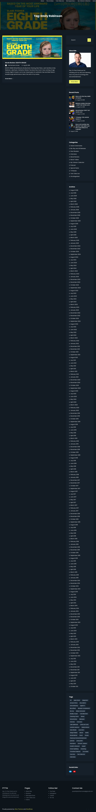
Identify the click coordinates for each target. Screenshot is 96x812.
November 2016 (75, 516)
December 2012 (75, 647)
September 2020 (76, 388)
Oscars (86, 735)
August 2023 (74, 290)
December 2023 (75, 279)
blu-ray (72, 711)
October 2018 (75, 452)
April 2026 (73, 201)
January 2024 (75, 276)
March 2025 (74, 237)
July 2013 (73, 628)
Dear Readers (75, 151)
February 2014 (75, 608)
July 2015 (73, 561)
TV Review (74, 171)
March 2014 (74, 605)
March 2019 (74, 438)
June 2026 (74, 196)
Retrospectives (30, 795)
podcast (72, 740)
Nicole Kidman (73, 735)
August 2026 (74, 190)
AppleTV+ (82, 705)
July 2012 (73, 658)
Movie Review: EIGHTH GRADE (15, 63)
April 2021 (73, 368)
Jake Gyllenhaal (74, 724)
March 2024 (74, 271)
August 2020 (74, 391)
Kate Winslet (73, 730)
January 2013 (75, 644)
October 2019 (75, 419)
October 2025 (75, 218)
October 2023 (75, 285)
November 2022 (75, 315)
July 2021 (73, 360)
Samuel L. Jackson (82, 743)
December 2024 (75, 246)
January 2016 (75, 544)
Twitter (52, 795)
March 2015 (74, 572)
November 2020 (75, 382)
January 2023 (75, 310)
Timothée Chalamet (75, 751)
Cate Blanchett (84, 713)
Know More (8, 78)
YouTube (52, 791)
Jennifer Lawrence (74, 727)
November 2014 (75, 583)
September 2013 (75, 622)
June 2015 (73, 564)
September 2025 (76, 221)
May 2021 (73, 366)
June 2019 (73, 430)
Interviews (74, 154)
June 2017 (73, 497)
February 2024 (75, 274)
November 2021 (75, 349)
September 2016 (75, 522)
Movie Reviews (75, 157)
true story (72, 754)
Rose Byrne (72, 743)
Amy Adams (83, 703)
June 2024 (74, 263)
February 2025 (75, 240)
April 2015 (73, 569)
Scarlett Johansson (75, 746)
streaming (83, 749)
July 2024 (73, 260)
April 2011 (73, 681)
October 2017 (74, 486)
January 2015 (74, 578)
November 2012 (75, 650)
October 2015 (74, 552)
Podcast (73, 165)
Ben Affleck (73, 708)
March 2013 (74, 639)
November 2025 (75, 215)
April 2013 (73, 636)
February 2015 (75, 575)
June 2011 (73, 678)
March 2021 (74, 371)
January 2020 (75, 410)
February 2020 (75, 407)
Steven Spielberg (74, 749)
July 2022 (73, 327)
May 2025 (73, 232)
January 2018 (75, 477)
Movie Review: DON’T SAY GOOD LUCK (83, 111)
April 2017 (73, 502)
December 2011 (75, 667)
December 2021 (75, 346)
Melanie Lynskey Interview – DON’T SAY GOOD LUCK (83, 104)
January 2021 (74, 377)
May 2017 (73, 500)
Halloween (81, 719)
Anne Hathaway (74, 705)
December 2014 (75, 580)
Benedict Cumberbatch (84, 708)
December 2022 (75, 313)
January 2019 (75, 444)
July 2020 (73, 394)
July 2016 (73, 527)
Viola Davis (72, 757)
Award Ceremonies (76, 146)
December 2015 (75, 547)
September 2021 (75, 355)
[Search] (89, 40)
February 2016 (75, 541)
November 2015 (75, 550)
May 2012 (73, 664)
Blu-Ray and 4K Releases (78, 148)
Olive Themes (19, 809)
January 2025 (75, 243)
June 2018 (73, 463)
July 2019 (73, 427)
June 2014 (74, 597)
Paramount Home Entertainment (78, 738)
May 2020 (73, 399)
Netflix (86, 732)
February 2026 (75, 207)
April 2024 (73, 268)
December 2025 (75, 212)
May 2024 (73, 265)
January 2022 (75, 343)
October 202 (74, 686)
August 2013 (74, 625)
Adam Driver (77, 700)
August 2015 (74, 558)
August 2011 (74, 675)
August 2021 (74, 357)
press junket (80, 740)
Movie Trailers (75, 159)
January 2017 (74, 511)
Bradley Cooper (74, 713)
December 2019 (75, 413)
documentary (73, 719)
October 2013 (75, 619)
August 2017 (74, 491)
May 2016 (73, 533)
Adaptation (85, 700)
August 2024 (74, 257)
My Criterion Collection (77, 162)
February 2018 (75, 474)
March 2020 (74, 405)
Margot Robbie (73, 732)
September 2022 (76, 321)
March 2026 (74, 204)
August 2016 (74, 525)
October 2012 (74, 653)
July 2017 (73, 494)
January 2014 (75, 611)
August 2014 (74, 592)
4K (70, 700)
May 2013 (73, 633)
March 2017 (74, 505)
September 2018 (75, 455)
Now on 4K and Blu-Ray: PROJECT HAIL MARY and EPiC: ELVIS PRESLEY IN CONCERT (82, 127)
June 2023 (74, 296)
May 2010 (73, 683)
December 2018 (75, 447)
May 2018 (73, 466)
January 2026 (75, 210)
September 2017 (75, 488)
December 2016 (75, 513)
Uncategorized (75, 176)
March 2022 (74, 338)
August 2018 (74, 458)
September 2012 (75, 656)
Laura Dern (81, 730)
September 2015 (75, 555)
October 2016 (75, 519)
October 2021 (74, 352)
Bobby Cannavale (80, 711)
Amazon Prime (73, 703)
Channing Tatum (74, 716)
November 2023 (75, 282)
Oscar (81, 735)
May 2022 (73, 332)
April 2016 (73, 536)
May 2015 (73, 566)
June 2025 (74, 229)
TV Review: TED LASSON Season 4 (82, 118)
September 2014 (75, 589)
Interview (72, 722)
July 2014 (73, 594)
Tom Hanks (85, 751)
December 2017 (75, 480)
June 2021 (73, 363)
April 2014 (73, 603)
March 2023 (74, 304)
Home (28, 799)
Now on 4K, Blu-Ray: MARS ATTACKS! (83, 97)
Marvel (81, 732)
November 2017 (75, 483)
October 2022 (75, 318)
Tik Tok (52, 797)
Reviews (28, 793)
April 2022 (73, 335)
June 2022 (74, 329)
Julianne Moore (85, 727)
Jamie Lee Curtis (84, 724)
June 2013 (73, 631)
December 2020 (75, 380)
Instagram (53, 793)
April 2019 (73, 435)
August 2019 (74, 424)
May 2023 (73, 299)
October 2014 (75, 586)
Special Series (75, 168)
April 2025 (73, 235)
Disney (82, 716)
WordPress (29, 809)
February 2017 (75, 508)
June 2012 (73, 661)
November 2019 (75, 416)
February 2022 (75, 341)
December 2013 (75, 614)
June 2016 (73, 530)
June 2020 (74, 396)
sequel (83, 746)
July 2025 (73, 226)
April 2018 (73, 469)
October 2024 (75, 251)
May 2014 (73, 600)
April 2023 (73, 302)
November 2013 (75, 617)
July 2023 (73, 293)
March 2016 (74, 539)
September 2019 (75, 421)
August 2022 (74, 324)
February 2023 (75, 307)
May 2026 (73, 198)
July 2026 (73, 193)
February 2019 (75, 441)
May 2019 (73, 433)
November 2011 (75, 670)
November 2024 (75, 249)
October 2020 (75, 385)
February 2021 (75, 374)
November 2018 (75, 449)
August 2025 (74, 224)
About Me (29, 791)
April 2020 (73, 402)
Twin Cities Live (75, 173)
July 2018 (73, 460)
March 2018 (74, 472)
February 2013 (75, 642)
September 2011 (75, 672)
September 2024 (76, 254)
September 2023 (76, 288)
